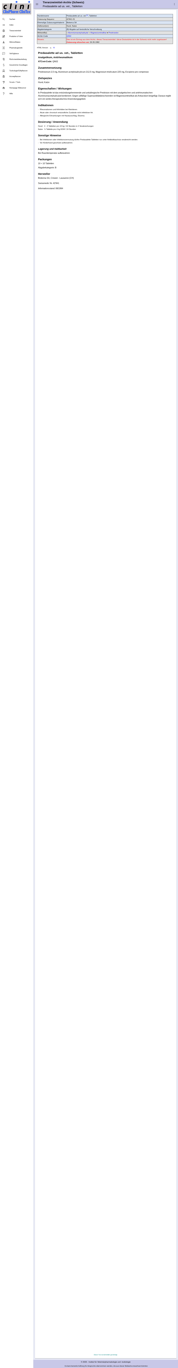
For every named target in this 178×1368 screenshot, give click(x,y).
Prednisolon (113, 33)
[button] (174, 4)
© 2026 (84, 1362)
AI (54, 48)
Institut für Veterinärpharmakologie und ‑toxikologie (110, 1362)
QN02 (68, 36)
